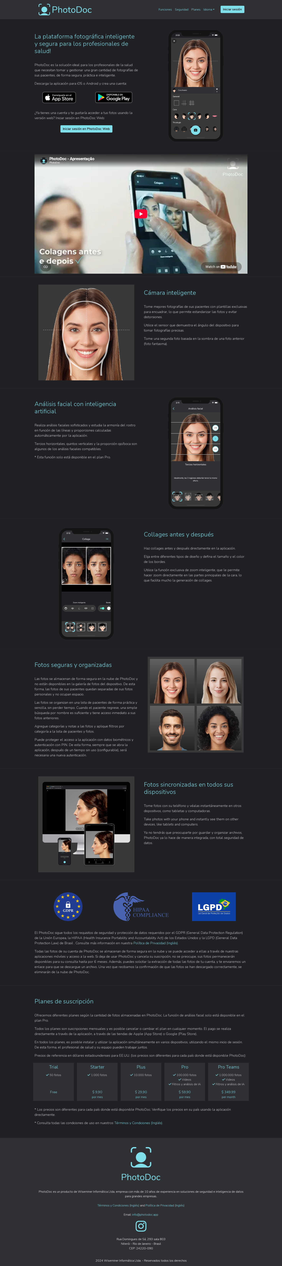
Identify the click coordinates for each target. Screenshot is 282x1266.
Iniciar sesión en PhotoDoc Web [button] (86, 129)
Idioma (208, 9)
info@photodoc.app (145, 1215)
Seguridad (181, 9)
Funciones (165, 9)
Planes (195, 9)
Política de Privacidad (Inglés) (155, 943)
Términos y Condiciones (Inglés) (138, 1123)
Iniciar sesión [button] (232, 9)
